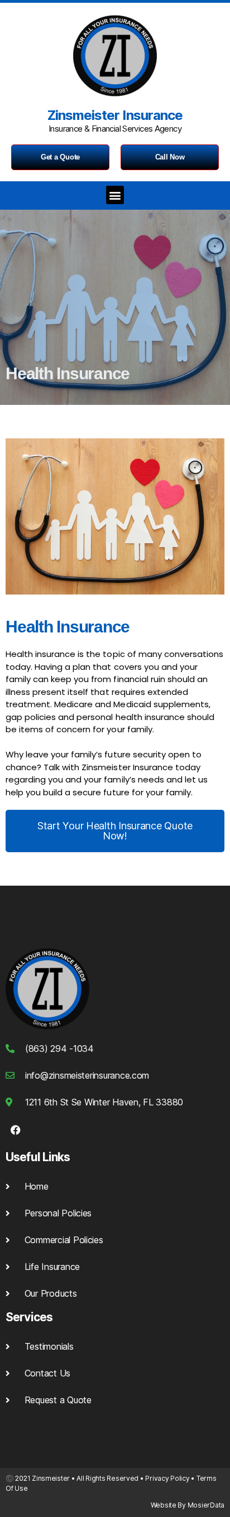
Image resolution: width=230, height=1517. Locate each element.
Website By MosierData (187, 1505)
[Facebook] (16, 1130)
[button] (115, 195)
